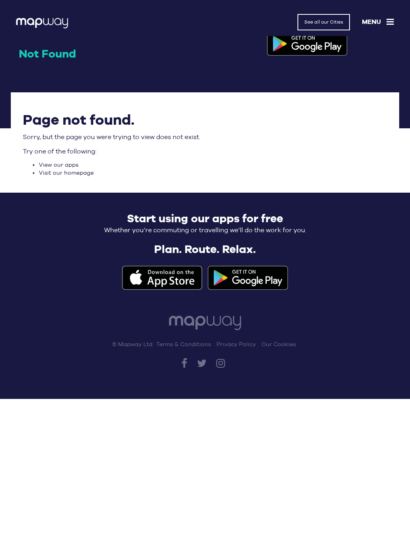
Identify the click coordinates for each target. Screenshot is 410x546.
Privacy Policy (236, 344)
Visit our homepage (66, 172)
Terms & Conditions (183, 344)
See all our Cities (323, 22)
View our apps (58, 164)
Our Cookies (278, 344)
